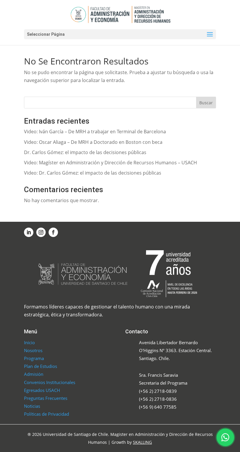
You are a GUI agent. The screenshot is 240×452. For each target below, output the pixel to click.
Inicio (29, 342)
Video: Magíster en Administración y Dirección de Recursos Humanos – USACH (110, 162)
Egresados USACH (42, 390)
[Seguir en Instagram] (41, 232)
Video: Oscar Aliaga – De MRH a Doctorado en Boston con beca (93, 142)
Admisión (33, 374)
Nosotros (33, 350)
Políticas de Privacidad (46, 414)
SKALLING (142, 442)
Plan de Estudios (40, 366)
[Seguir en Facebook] (53, 232)
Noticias (32, 406)
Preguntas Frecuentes (45, 398)
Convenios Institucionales (49, 382)
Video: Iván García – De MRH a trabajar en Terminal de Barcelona (95, 131)
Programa (34, 358)
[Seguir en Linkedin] (28, 232)
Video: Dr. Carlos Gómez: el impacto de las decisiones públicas (92, 173)
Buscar (206, 102)
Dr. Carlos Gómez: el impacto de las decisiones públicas (85, 152)
